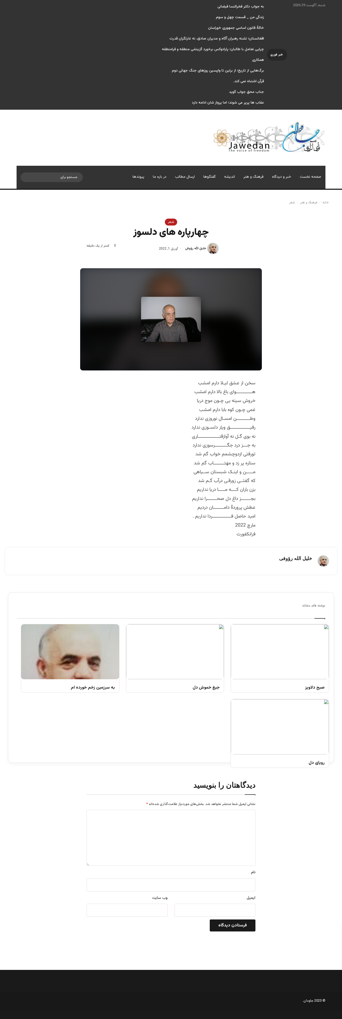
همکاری (258, 60)
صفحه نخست (310, 177)
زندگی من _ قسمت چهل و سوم (240, 17)
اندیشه (229, 177)
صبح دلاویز (315, 688)
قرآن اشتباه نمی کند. (248, 81)
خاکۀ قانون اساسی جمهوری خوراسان (236, 28)
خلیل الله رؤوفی (195, 248)
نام (253, 872)
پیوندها (138, 177)
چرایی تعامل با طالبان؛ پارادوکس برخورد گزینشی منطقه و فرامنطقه (213, 49)
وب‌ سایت (160, 898)
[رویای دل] (280, 726)
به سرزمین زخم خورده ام (93, 688)
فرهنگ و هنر (253, 177)
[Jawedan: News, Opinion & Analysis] (269, 136)
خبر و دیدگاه (281, 177)
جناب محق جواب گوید (246, 92)
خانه (325, 202)
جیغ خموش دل (206, 688)
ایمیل (251, 898)
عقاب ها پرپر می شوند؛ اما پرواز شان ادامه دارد (228, 103)
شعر (292, 202)
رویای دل (317, 763)
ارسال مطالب (185, 177)
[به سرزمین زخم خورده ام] (70, 651)
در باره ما (159, 177)
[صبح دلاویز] (280, 651)
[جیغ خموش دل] (175, 651)
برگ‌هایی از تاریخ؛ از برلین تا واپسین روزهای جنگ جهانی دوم (218, 71)
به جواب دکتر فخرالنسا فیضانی (240, 7)
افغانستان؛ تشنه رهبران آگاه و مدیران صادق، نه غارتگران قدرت (216, 39)
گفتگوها (209, 177)
